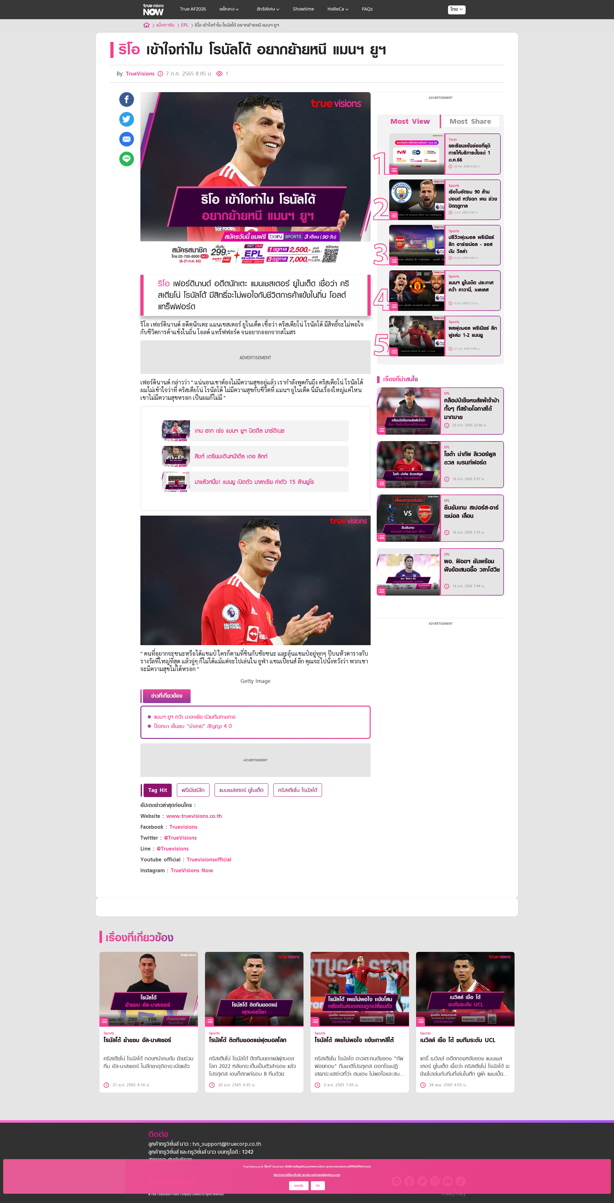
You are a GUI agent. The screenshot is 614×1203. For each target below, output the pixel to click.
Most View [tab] (410, 121)
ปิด (318, 1185)
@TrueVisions (180, 838)
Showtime (303, 9)
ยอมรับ (298, 1185)
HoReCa (335, 9)
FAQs (367, 9)
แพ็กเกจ (226, 9)
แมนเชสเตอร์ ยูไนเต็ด (241, 790)
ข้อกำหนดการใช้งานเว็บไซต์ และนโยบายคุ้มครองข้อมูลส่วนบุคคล (307, 1175)
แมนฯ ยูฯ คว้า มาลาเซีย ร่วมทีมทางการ (195, 717)
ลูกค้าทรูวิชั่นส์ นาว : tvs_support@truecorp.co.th (204, 1144)
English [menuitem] (452, 33)
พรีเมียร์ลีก (193, 790)
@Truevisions (173, 848)
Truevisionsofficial (209, 859)
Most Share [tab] (470, 121)
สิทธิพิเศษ (266, 9)
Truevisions (183, 827)
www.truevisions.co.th (194, 816)
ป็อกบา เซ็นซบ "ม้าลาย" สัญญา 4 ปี (193, 726)
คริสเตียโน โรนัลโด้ (297, 790)
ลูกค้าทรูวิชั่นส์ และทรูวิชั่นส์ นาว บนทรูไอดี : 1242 (200, 1152)
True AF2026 (193, 9)
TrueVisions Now (192, 870)
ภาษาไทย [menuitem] (450, 22)
